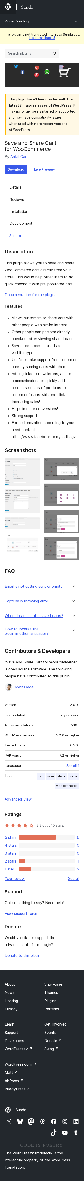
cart (40, 776)
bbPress (14, 1080)
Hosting (11, 1000)
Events (50, 1032)
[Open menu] (76, 7)
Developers (14, 1040)
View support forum (21, 913)
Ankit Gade (20, 156)
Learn (9, 1024)
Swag (51, 1048)
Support (16, 235)
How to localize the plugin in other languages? (27, 631)
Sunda (21, 1110)
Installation (19, 211)
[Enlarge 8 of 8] (73, 543)
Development (21, 223)
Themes (51, 992)
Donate (53, 1040)
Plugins (50, 1000)
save (50, 776)
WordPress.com (20, 1064)
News (9, 992)
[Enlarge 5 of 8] (73, 464)
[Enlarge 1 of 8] (34, 464)
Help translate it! (42, 38)
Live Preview (44, 169)
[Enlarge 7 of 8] (73, 516)
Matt (11, 1072)
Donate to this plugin (22, 955)
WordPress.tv (18, 1048)
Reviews (17, 199)
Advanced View (18, 799)
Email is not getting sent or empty (34, 586)
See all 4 (72, 765)
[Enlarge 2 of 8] (34, 495)
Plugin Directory (17, 21)
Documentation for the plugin (30, 294)
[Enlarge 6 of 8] (73, 489)
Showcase (53, 984)
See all (73, 878)
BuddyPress (17, 1089)
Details (15, 187)
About (10, 984)
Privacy (11, 1009)
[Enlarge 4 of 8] (34, 539)
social (73, 776)
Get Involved (55, 1024)
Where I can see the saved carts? (34, 616)
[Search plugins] (54, 53)
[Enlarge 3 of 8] (34, 523)
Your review (15, 878)
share (62, 776)
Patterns (51, 1009)
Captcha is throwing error (26, 601)
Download (16, 169)
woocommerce (66, 785)
